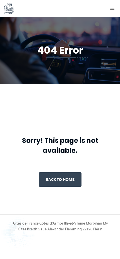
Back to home (60, 179)
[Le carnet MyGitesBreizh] (9, 8)
